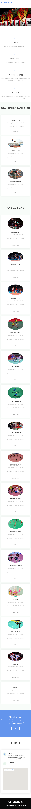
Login (15, 728)
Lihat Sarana (15, 131)
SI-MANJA (6, 2)
